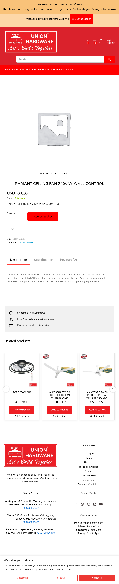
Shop (16, 69)
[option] (22, 389)
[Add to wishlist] (12, 228)
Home (8, 69)
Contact (88, 471)
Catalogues (89, 453)
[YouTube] (101, 504)
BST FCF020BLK (22, 392)
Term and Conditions (88, 484)
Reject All (60, 578)
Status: (10, 198)
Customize (22, 578)
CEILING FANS (25, 242)
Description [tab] (18, 259)
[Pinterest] (95, 504)
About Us (89, 462)
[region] (59, 570)
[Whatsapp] (82, 504)
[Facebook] (76, 504)
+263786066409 (31, 508)
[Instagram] (89, 504)
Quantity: (11, 213)
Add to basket (43, 216)
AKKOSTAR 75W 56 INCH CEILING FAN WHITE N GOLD (59, 395)
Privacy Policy (89, 480)
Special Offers (88, 475)
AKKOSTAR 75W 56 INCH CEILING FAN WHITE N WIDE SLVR (97, 395)
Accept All (97, 578)
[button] (21, 410)
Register (110, 43)
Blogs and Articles (88, 467)
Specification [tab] (43, 259)
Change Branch (82, 19)
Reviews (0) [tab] (68, 259)
